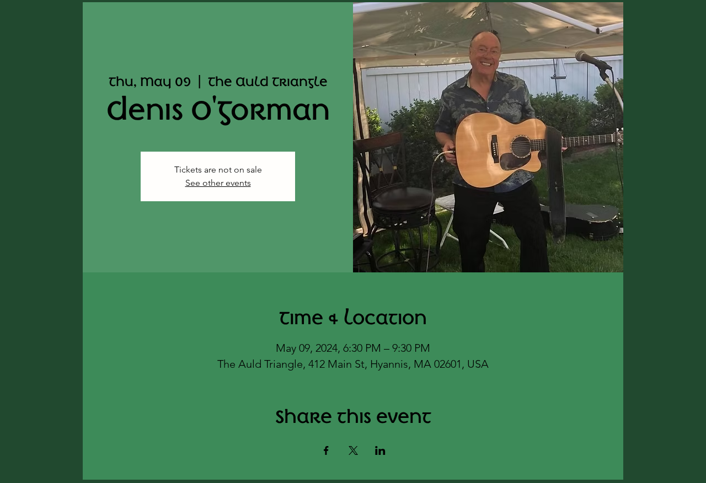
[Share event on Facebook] (326, 450)
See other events (218, 183)
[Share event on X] (353, 450)
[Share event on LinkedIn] (380, 450)
